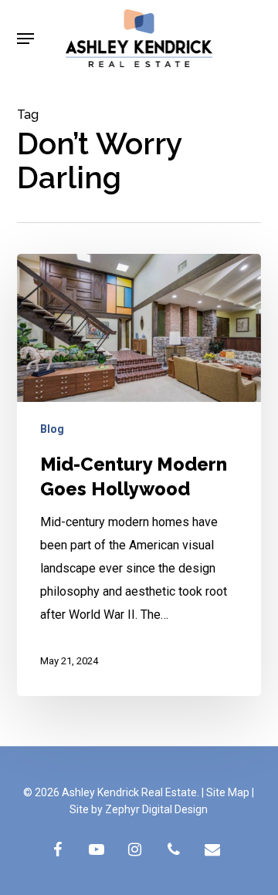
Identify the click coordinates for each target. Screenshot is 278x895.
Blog (52, 429)
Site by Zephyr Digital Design (139, 809)
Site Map (227, 792)
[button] (25, 38)
